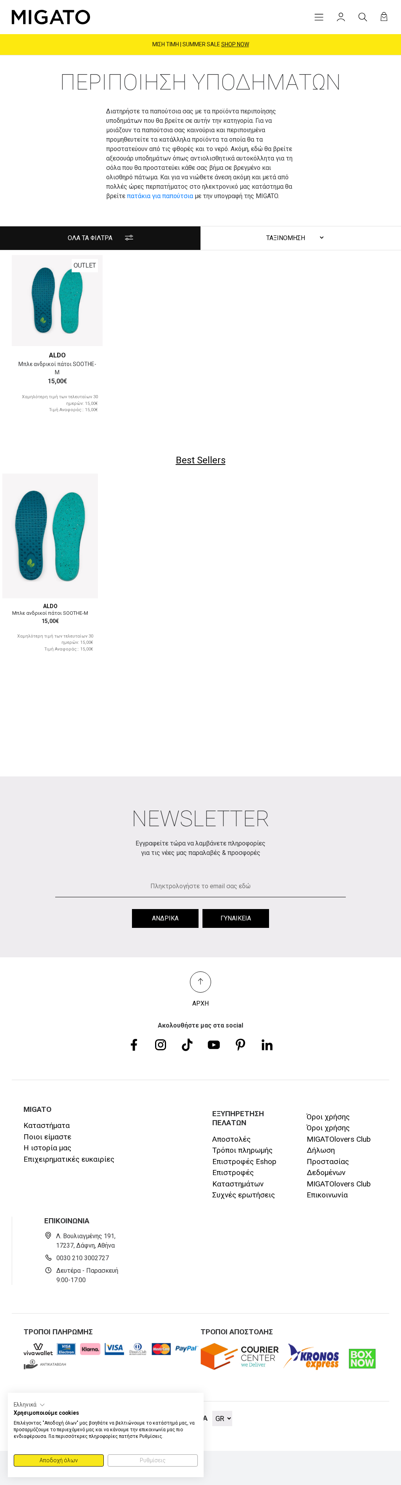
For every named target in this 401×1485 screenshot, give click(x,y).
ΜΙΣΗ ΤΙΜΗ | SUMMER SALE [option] (200, 44)
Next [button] (87, 300)
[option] (57, 300)
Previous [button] (27, 300)
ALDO (57, 355)
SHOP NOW (235, 44)
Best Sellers (201, 460)
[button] (29, 1405)
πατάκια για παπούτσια (160, 196)
